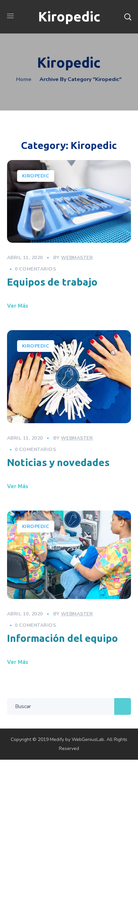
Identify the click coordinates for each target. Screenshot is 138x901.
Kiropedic (36, 176)
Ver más (17, 306)
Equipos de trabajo (52, 282)
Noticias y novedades (58, 462)
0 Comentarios (35, 269)
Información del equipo (62, 638)
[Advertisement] (69, 829)
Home (23, 79)
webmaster (77, 257)
